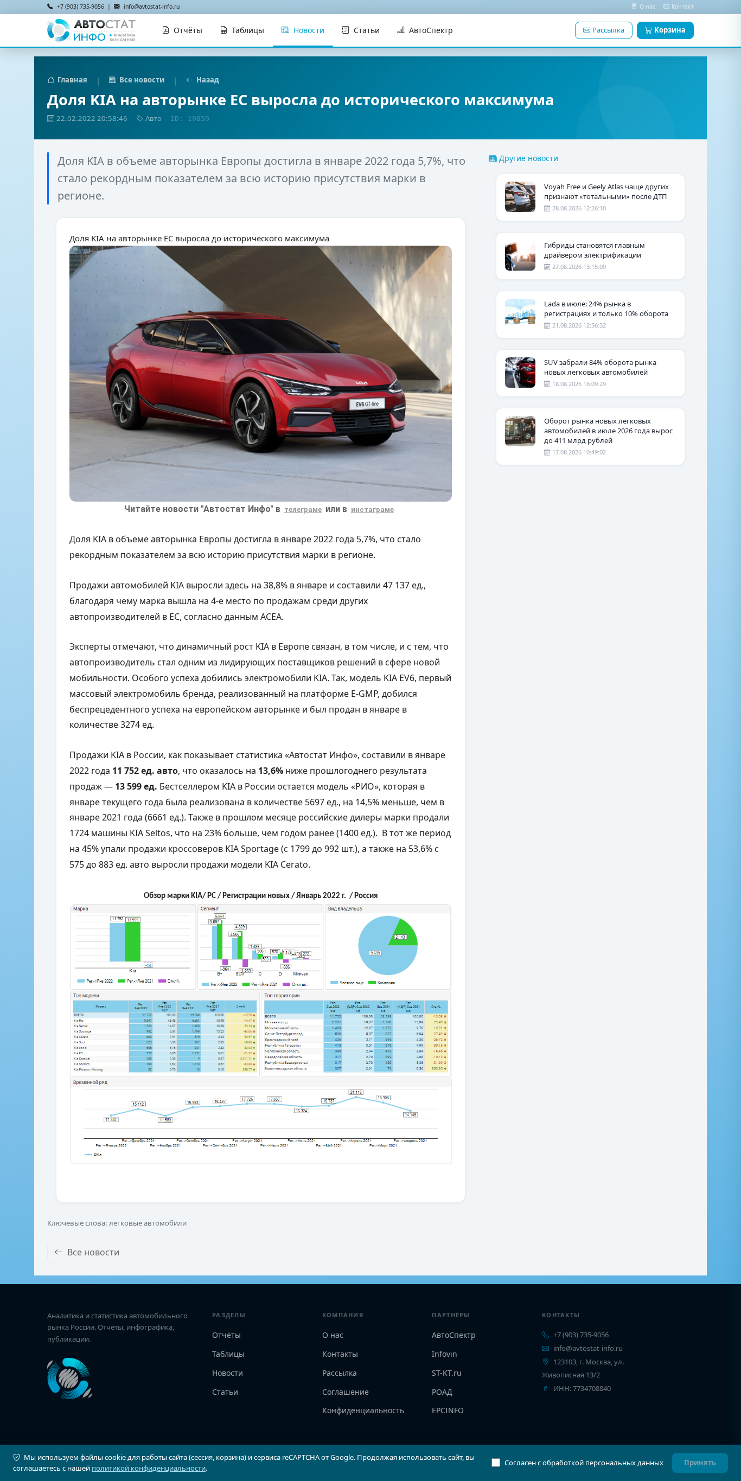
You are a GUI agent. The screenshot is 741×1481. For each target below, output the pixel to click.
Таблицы (248, 30)
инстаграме (372, 509)
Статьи (367, 30)
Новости (308, 30)
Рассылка (608, 30)
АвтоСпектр (431, 30)
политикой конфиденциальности (149, 1468)
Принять (700, 1462)
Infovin (444, 1354)
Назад (207, 80)
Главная (72, 80)
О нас (648, 6)
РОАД (442, 1392)
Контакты (340, 1354)
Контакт (683, 6)
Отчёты (188, 30)
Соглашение (345, 1392)
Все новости (141, 80)
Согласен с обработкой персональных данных (583, 1462)
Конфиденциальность (363, 1410)
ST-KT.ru (447, 1373)
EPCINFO (448, 1410)
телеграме (303, 509)
